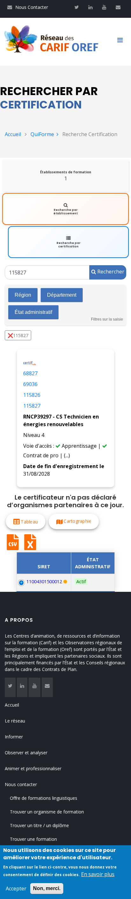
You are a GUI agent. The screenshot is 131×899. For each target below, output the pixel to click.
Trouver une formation (33, 839)
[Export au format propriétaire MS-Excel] (30, 542)
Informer (14, 737)
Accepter (16, 888)
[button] (25, 521)
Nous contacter (21, 784)
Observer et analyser (26, 753)
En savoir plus (97, 874)
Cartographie (77, 521)
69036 (30, 384)
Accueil (13, 134)
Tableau (29, 522)
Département (61, 295)
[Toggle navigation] (122, 41)
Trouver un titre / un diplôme (39, 825)
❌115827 (18, 335)
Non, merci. (46, 888)
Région (23, 295)
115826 (31, 394)
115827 (31, 405)
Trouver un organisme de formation (47, 812)
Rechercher (110, 271)
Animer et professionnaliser (33, 768)
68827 (30, 373)
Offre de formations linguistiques (43, 798)
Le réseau (15, 721)
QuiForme (42, 134)
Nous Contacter (27, 7)
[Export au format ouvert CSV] (13, 542)
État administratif (33, 312)
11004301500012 (44, 581)
